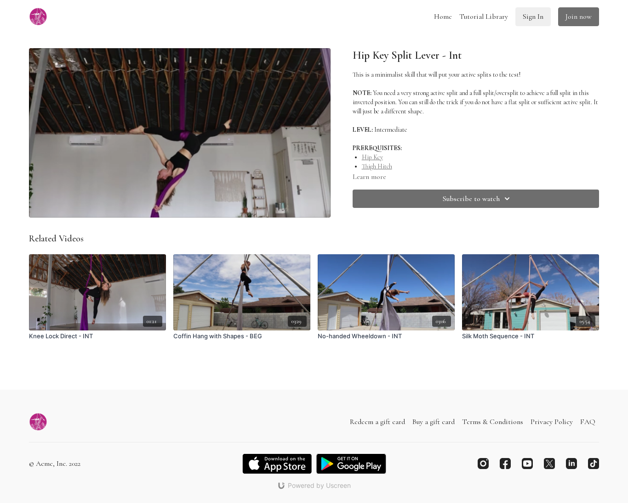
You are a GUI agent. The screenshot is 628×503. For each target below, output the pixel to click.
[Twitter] (549, 463)
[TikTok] (593, 463)
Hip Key (372, 157)
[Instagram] (483, 463)
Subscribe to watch (471, 198)
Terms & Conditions (492, 421)
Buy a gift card (433, 421)
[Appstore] (277, 463)
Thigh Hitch (377, 166)
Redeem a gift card (377, 421)
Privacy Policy (552, 421)
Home (443, 16)
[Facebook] (505, 463)
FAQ (587, 421)
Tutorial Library (483, 16)
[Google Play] (351, 463)
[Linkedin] (571, 463)
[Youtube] (527, 463)
